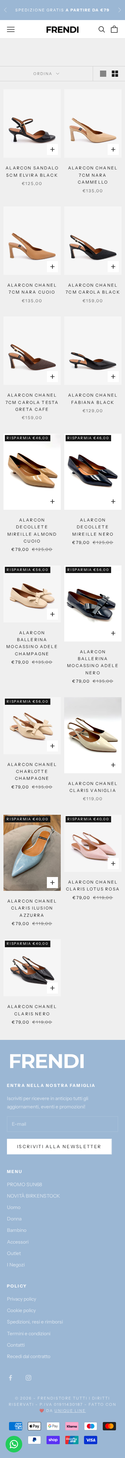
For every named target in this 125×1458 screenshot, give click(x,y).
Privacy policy (21, 1299)
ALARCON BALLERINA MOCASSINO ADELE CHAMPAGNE (32, 643)
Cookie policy (21, 1310)
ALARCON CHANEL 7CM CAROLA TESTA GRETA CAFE (32, 402)
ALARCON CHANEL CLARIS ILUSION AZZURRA (32, 908)
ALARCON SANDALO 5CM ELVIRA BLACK (32, 171)
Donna (14, 1219)
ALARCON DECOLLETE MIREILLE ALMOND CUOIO (32, 530)
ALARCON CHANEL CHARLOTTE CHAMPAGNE (32, 771)
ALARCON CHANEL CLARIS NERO (32, 1010)
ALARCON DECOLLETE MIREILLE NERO (93, 527)
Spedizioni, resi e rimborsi (35, 1322)
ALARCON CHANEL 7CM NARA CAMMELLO (93, 175)
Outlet (14, 1253)
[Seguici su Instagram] (28, 1377)
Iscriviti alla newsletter (59, 1146)
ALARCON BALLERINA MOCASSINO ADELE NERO (92, 662)
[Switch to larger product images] (103, 73)
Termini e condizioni (28, 1333)
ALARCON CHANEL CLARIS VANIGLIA (93, 787)
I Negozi (16, 1265)
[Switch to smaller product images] (115, 73)
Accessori (17, 1242)
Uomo (13, 1207)
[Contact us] (14, 1444)
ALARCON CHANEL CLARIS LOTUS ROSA (93, 885)
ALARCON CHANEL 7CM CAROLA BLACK (93, 289)
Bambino (16, 1230)
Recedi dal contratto (28, 1356)
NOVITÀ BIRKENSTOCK (33, 1196)
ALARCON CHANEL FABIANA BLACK (93, 399)
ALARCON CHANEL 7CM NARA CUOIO (32, 289)
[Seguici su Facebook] (10, 1377)
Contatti (16, 1345)
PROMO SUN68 (24, 1184)
